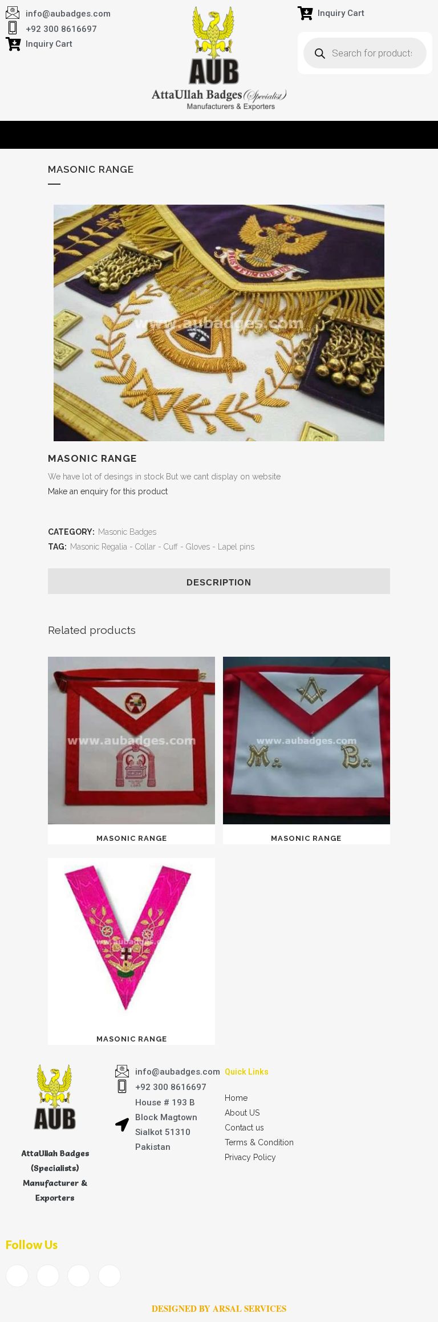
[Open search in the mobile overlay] (365, 53)
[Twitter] (47, 1275)
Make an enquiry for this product (108, 491)
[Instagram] (109, 1275)
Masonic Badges (127, 531)
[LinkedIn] (78, 1275)
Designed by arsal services (219, 1308)
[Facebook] (17, 1275)
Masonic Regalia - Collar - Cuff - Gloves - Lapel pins (162, 546)
